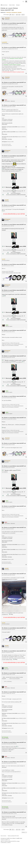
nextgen (18, 841)
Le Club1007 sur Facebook (7, 120)
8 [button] (22, 14)
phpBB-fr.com (7, 839)
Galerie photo (4, 124)
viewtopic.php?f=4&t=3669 (7, 271)
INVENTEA (14, 841)
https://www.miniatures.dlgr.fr (6, 144)
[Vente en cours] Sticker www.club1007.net (9, 9)
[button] (10, 14)
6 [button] (19, 14)
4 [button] (16, 14)
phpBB (7, 838)
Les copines (19, 361)
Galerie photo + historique (7, 139)
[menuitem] (3, 842)
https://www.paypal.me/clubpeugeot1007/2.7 (11, 771)
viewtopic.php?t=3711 (17, 698)
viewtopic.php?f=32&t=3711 (12, 109)
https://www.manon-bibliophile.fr (7, 145)
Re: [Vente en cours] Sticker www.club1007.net (14, 23)
